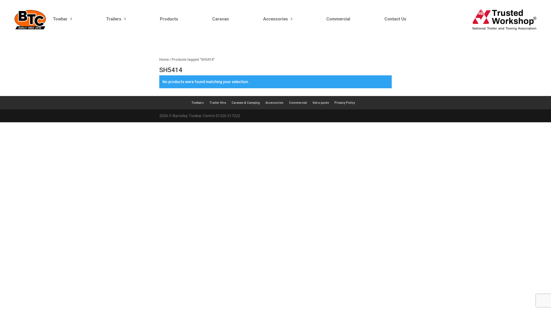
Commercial (338, 19)
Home (164, 59)
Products (169, 19)
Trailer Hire (217, 102)
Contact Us (395, 19)
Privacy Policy (344, 102)
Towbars (197, 102)
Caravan (220, 19)
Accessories (275, 19)
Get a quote (321, 102)
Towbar (60, 19)
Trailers (113, 19)
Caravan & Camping (246, 102)
